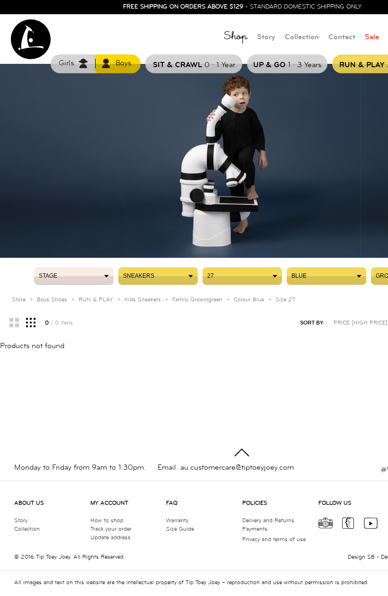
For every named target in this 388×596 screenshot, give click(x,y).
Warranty (177, 520)
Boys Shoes (52, 299)
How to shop (106, 520)
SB (371, 557)
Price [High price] (361, 322)
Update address (110, 537)
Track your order (111, 529)
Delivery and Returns (268, 520)
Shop (235, 37)
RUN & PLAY (96, 299)
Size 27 (285, 299)
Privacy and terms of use (274, 539)
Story (266, 37)
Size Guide (180, 529)
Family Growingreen (197, 299)
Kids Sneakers (142, 299)
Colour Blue (249, 299)
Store (19, 299)
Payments (254, 529)
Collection (302, 37)
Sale (372, 37)
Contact (341, 37)
